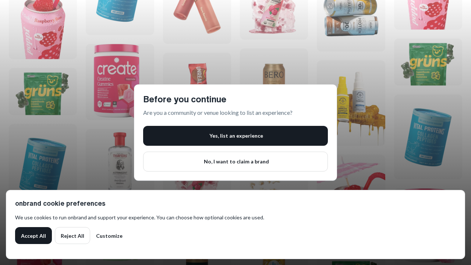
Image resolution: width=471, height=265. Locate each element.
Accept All (33, 236)
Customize (109, 236)
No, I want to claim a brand (236, 161)
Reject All (72, 236)
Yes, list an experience (236, 135)
